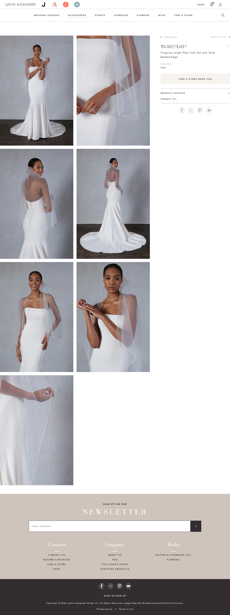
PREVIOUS (170, 37)
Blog (161, 15)
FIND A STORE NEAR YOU (195, 79)
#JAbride (143, 15)
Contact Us (56, 554)
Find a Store (183, 15)
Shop (201, 4)
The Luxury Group (115, 564)
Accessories (77, 15)
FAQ (115, 559)
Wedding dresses (46, 15)
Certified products (115, 568)
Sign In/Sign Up (115, 595)
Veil (174, 98)
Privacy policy (104, 609)
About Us (115, 554)
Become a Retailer (56, 559)
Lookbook (121, 15)
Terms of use (126, 609)
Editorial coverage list (173, 554)
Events (100, 15)
